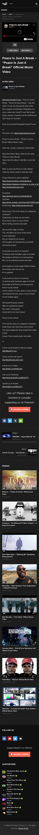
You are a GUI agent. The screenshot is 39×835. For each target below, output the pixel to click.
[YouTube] (10, 738)
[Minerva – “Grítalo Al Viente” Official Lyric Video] (19, 480)
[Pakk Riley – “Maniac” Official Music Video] (19, 667)
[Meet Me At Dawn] (4, 786)
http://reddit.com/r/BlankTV (12, 387)
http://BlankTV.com (9, 351)
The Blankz (11, 775)
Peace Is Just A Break (17, 86)
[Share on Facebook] (4, 420)
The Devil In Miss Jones (15, 771)
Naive (9, 803)
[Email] (20, 738)
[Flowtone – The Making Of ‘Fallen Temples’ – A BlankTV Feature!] (19, 511)
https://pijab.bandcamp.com (24, 133)
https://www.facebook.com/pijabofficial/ (17, 196)
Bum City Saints (13, 794)
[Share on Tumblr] (15, 420)
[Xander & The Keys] (4, 790)
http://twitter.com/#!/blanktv (12, 369)
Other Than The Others (15, 780)
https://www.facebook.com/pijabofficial (16, 181)
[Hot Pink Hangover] (4, 799)
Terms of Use (23, 828)
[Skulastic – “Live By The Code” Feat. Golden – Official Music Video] (19, 696)
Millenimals (11, 812)
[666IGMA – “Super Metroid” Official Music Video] (19, 436)
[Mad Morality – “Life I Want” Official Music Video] (19, 605)
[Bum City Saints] (4, 795)
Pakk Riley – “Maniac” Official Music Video (18, 679)
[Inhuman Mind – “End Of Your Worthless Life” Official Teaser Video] (19, 636)
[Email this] (21, 420)
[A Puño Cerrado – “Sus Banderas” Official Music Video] (19, 452)
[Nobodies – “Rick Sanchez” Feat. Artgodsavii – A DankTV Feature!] (19, 574)
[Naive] (4, 804)
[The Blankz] (4, 776)
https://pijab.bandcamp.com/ (13, 187)
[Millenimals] (4, 813)
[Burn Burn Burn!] (4, 808)
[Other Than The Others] (4, 781)
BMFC (10, 14)
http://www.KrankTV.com (11, 100)
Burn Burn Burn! (13, 807)
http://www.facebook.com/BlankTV (15, 378)
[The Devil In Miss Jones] (4, 772)
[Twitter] (15, 738)
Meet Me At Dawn (13, 785)
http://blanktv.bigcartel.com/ (12, 360)
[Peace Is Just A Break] (5, 87)
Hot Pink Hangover (14, 798)
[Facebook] (4, 738)
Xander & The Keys (14, 789)
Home (4, 14)
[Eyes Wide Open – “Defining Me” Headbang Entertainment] (19, 542)
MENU (5, 10)
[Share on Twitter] (10, 420)
